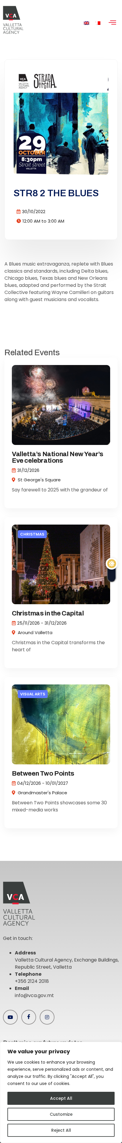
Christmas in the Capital (48, 613)
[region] (61, 1092)
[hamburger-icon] (112, 23)
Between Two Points (43, 773)
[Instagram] (47, 1017)
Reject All (61, 1130)
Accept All (61, 1098)
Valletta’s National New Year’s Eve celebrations (57, 457)
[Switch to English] (86, 23)
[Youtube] (10, 1017)
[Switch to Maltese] (97, 23)
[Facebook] (28, 1017)
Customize (61, 1114)
